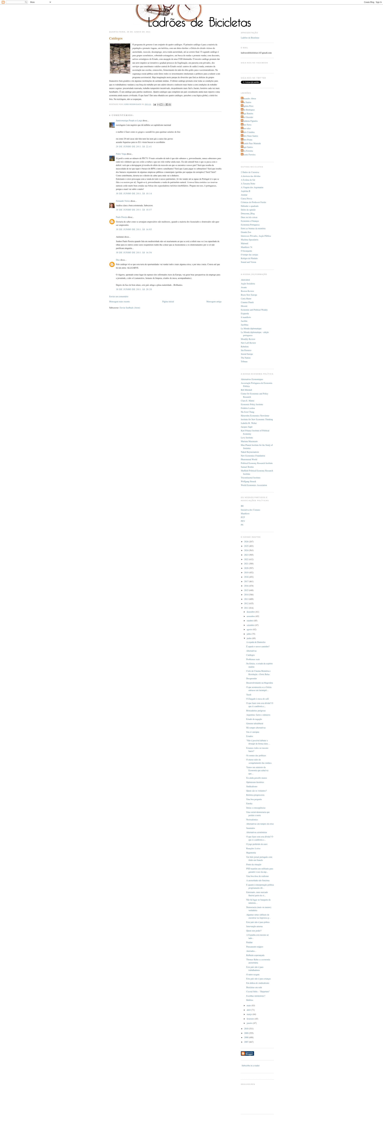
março (250, 1014)
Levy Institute (247, 437)
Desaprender (251, 678)
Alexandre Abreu (249, 98)
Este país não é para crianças (258, 978)
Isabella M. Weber (249, 423)
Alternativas (251, 650)
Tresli (248, 694)
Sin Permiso (246, 350)
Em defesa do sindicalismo (257, 983)
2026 (246, 541)
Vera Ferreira (247, 150)
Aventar (244, 194)
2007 (246, 1041)
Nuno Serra (246, 124)
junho (249, 638)
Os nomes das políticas (256, 755)
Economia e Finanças (250, 220)
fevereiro (251, 1018)
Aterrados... (251, 951)
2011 (246, 607)
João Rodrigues (248, 109)
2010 (246, 1028)
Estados (249, 736)
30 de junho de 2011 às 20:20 (134, 289)
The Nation (245, 357)
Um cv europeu (252, 731)
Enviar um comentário (118, 296)
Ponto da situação (253, 864)
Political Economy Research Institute (257, 463)
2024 (246, 550)
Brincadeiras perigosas (256, 710)
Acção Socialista (248, 283)
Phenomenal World (249, 459)
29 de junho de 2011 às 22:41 (134, 146)
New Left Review (248, 342)
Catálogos (250, 654)
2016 (246, 585)
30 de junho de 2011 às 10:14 (134, 193)
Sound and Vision (248, 262)
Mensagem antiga (213, 301)
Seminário (250, 828)
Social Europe (247, 354)
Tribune (244, 361)
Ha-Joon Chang (247, 411)
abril (249, 1009)
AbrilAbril (245, 279)
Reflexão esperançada (255, 955)
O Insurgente (246, 250)
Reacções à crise (253, 848)
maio (249, 1005)
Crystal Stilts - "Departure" (258, 991)
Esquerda (245, 313)
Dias (118, 259)
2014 (246, 594)
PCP (243, 517)
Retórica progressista (255, 794)
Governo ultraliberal (254, 723)
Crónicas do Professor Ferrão (253, 202)
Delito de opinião (248, 209)
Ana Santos (246, 102)
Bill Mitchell (246, 389)
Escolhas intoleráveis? (255, 995)
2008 (246, 1037)
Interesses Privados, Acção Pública (256, 235)
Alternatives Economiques (252, 379)
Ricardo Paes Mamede (251, 143)
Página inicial (168, 301)
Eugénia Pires (247, 106)
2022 (246, 559)
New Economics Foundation (253, 455)
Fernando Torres (123, 200)
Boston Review (247, 291)
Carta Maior (246, 298)
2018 (246, 576)
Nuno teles (246, 128)
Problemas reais (253, 659)
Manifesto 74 (246, 247)
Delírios (249, 1000)
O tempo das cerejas (249, 254)
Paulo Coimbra (248, 132)
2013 (246, 599)
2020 (246, 568)
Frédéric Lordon (248, 408)
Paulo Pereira (121, 217)
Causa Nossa (246, 198)
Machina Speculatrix (249, 239)
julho (249, 633)
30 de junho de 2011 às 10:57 (134, 209)
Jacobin (244, 320)
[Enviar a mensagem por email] (158, 104)
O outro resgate (252, 974)
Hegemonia (251, 852)
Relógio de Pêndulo (249, 258)
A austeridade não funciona (257, 880)
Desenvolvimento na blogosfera (259, 682)
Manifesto (245, 513)
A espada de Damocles (256, 642)
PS (242, 524)
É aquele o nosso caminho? (257, 646)
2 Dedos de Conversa (250, 172)
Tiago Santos (247, 147)
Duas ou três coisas (249, 217)
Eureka (249, 803)
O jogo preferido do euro (256, 844)
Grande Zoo (246, 232)
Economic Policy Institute (252, 404)
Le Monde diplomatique (251, 328)
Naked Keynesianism (250, 451)
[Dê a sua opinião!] (161, 104)
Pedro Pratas (247, 139)
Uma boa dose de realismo (257, 876)
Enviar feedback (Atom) (130, 307)
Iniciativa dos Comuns (250, 509)
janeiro (250, 1023)
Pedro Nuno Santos (250, 135)
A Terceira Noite (248, 183)
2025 (246, 546)
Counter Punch (247, 302)
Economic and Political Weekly (254, 309)
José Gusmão (247, 117)
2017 (246, 581)
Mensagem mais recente (119, 301)
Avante (244, 287)
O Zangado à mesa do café (257, 698)
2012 (246, 603)
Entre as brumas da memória (253, 228)
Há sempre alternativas (256, 727)
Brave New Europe (249, 294)
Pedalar (249, 942)
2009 (246, 1033)
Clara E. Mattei (247, 400)
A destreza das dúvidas (250, 176)
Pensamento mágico (254, 946)
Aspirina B (245, 191)
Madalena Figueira (249, 120)
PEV (243, 521)
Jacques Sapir (247, 426)
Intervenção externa (254, 926)
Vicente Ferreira (248, 154)
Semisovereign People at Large (129, 120)
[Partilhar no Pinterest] (169, 104)
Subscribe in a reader (251, 1065)
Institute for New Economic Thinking (257, 419)
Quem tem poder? (253, 930)
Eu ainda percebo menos (256, 777)
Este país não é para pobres (258, 922)
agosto (250, 629)
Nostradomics (252, 819)
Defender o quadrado (250, 206)
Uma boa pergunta (254, 799)
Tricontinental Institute (250, 477)
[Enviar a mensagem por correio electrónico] (154, 104)
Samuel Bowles (247, 466)
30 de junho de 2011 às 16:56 (134, 252)
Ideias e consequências (256, 807)
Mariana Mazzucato (249, 441)
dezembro (251, 611)
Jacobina (244, 324)
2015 (246, 590)
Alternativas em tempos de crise (260, 823)
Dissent (244, 306)
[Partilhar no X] (164, 104)
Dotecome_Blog (248, 213)
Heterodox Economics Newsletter (255, 415)
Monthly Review (248, 339)
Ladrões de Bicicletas (250, 37)
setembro (251, 625)
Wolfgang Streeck (248, 481)
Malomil (244, 243)
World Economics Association (254, 485)
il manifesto (246, 317)
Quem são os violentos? (256, 790)
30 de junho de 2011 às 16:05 (134, 229)
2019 (246, 572)
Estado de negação (254, 719)
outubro (250, 620)
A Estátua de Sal (248, 179)
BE (242, 505)
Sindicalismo (251, 786)
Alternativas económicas (256, 832)
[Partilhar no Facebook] (166, 104)
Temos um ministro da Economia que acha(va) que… (257, 770)
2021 (246, 563)
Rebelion (245, 346)
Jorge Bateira (247, 113)
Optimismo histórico (255, 782)
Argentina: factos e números (258, 714)
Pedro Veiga (121, 153)
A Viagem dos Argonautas (252, 187)
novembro (251, 616)
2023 (246, 554)
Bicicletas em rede (254, 987)
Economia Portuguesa (250, 224)
